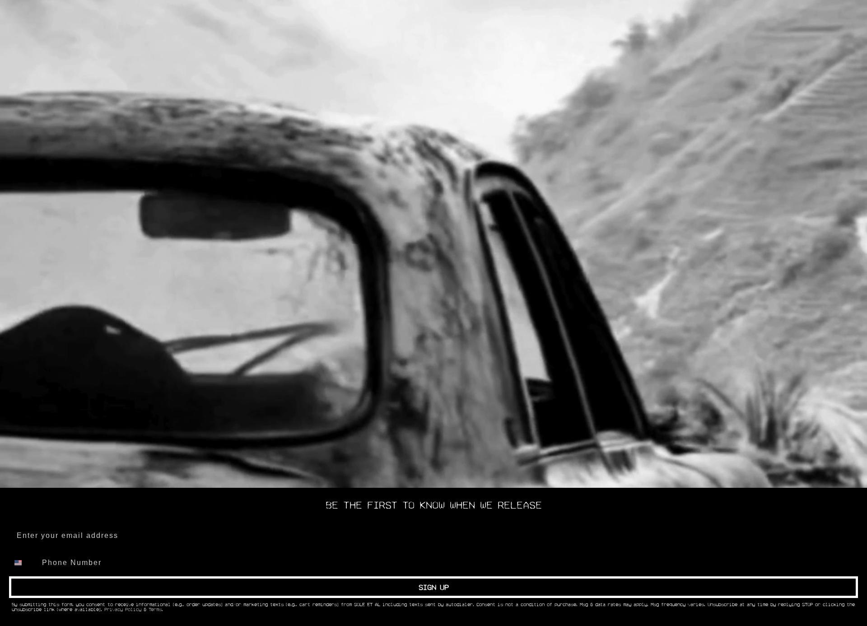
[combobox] (23, 562)
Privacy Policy (122, 609)
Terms (155, 609)
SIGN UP (434, 587)
